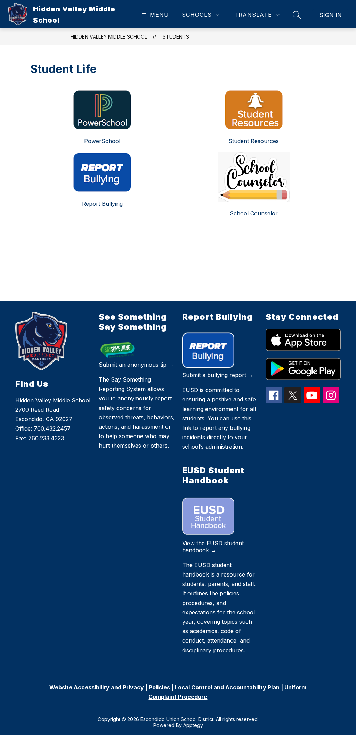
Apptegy (193, 725)
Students (176, 37)
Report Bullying (102, 203)
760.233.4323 (46, 438)
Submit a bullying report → (217, 374)
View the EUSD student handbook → (213, 547)
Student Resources (253, 141)
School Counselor (254, 213)
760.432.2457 (52, 428)
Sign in (330, 14)
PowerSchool (102, 141)
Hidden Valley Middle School (109, 37)
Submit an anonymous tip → (136, 364)
